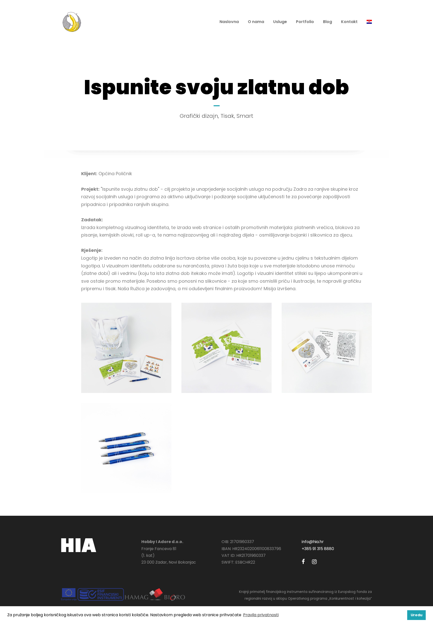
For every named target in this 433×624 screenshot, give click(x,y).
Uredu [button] (416, 614)
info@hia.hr (313, 542)
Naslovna (229, 22)
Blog (327, 22)
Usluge (280, 22)
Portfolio (305, 22)
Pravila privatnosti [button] (261, 615)
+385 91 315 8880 (318, 549)
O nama (256, 22)
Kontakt (349, 22)
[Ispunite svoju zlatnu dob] (126, 348)
